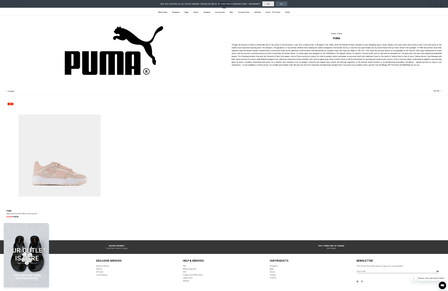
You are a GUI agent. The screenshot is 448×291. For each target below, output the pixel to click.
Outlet (287, 12)
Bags (187, 12)
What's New (162, 12)
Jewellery (206, 12)
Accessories (220, 12)
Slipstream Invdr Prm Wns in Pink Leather (21, 214)
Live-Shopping (101, 275)
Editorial (257, 12)
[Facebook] (362, 281)
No (281, 4)
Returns (99, 269)
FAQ (184, 266)
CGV (184, 272)
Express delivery (102, 266)
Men (231, 12)
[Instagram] (357, 281)
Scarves (273, 278)
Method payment (189, 269)
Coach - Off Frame (272, 12)
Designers (176, 12)
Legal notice (188, 278)
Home (333, 34)
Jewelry (273, 275)
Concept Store (243, 12)
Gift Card (99, 272)
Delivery (186, 281)
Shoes (195, 12)
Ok (437, 271)
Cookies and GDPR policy (193, 275)
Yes (268, 4)
